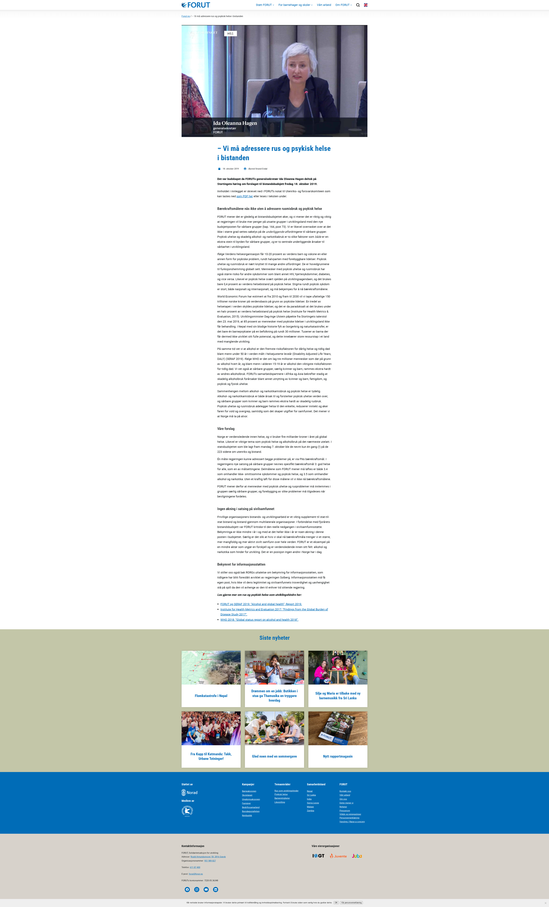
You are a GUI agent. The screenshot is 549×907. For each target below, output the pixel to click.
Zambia (310, 810)
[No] (545, 903)
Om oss (343, 798)
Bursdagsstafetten (250, 811)
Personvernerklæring (349, 817)
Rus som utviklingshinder (286, 790)
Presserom (345, 810)
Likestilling (279, 802)
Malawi (310, 806)
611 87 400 (195, 867)
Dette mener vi (346, 802)
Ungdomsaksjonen (251, 799)
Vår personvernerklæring (351, 903)
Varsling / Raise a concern (352, 821)
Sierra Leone (313, 802)
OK (336, 903)
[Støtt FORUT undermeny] (273, 5)
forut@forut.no (196, 873)
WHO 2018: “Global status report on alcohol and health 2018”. (259, 620)
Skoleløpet (247, 795)
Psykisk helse (281, 794)
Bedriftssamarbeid (250, 807)
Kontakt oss (345, 791)
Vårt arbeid (345, 794)
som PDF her (244, 196)
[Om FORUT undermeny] (351, 5)
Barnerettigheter (282, 798)
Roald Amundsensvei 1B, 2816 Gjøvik (208, 856)
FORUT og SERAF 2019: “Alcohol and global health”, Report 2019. (261, 604)
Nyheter (343, 806)
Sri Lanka (311, 794)
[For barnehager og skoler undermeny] (312, 5)
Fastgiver (246, 803)
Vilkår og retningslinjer (350, 814)
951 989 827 (210, 860)
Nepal (310, 791)
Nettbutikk (247, 815)
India (309, 798)
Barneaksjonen (249, 791)
